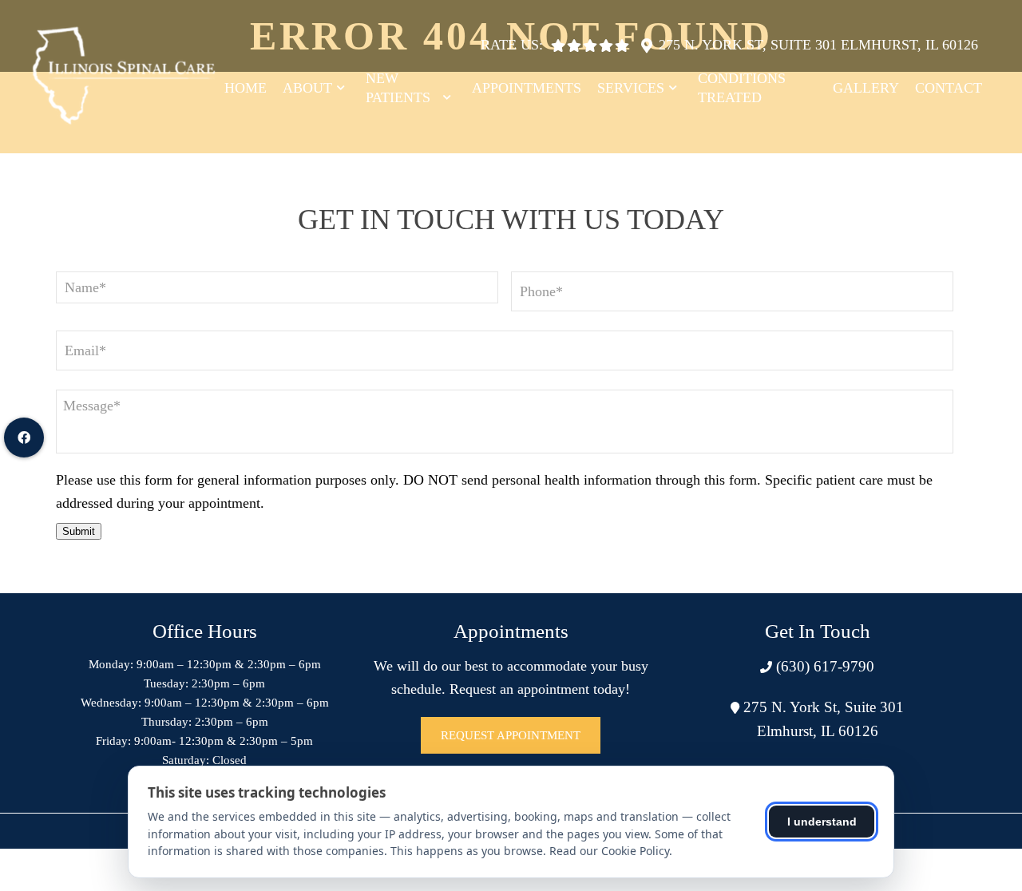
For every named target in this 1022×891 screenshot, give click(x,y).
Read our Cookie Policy (609, 850)
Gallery (866, 88)
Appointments (526, 88)
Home (245, 88)
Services (630, 88)
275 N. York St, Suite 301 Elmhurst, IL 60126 (818, 45)
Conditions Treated (742, 87)
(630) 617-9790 (823, 666)
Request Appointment (510, 735)
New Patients (398, 87)
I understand (822, 821)
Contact (948, 88)
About (307, 88)
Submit (78, 531)
